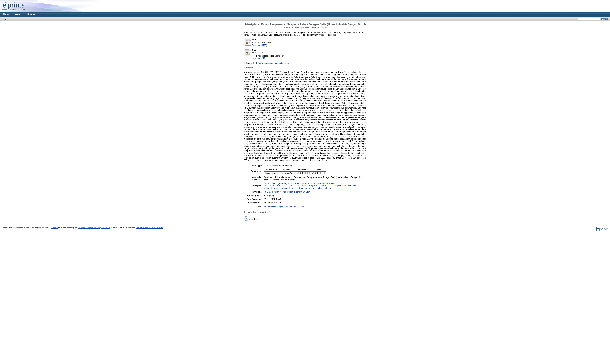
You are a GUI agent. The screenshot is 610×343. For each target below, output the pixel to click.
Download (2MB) (259, 45)
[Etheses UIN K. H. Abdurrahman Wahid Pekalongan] (14, 11)
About (18, 14)
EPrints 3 (54, 228)
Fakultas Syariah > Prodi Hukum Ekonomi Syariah (287, 192)
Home (6, 14)
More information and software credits (149, 228)
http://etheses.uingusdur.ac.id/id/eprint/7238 (284, 206)
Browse (31, 14)
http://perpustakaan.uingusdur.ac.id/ (272, 63)
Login (4, 19)
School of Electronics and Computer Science (94, 228)
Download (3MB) (259, 58)
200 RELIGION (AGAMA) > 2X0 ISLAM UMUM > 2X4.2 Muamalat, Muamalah (300, 183)
